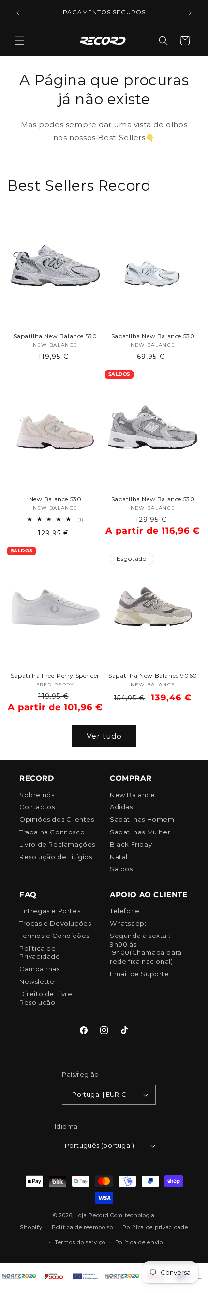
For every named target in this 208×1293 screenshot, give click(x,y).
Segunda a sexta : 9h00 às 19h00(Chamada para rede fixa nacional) (146, 948)
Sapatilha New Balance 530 (55, 336)
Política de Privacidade (39, 952)
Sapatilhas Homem (142, 819)
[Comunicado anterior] (18, 12)
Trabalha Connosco (52, 832)
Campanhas (39, 969)
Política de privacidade (155, 1227)
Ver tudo (104, 736)
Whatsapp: (128, 923)
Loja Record (92, 1215)
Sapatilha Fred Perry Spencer (55, 675)
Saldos (121, 869)
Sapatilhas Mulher (140, 832)
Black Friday (131, 844)
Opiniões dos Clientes (56, 819)
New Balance (132, 795)
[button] (19, 40)
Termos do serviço (80, 1242)
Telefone (125, 911)
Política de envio (139, 1242)
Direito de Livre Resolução (46, 998)
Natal (119, 857)
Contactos (37, 807)
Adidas (121, 807)
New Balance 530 (55, 499)
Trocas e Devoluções (55, 923)
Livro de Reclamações (57, 844)
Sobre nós (36, 795)
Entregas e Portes (49, 911)
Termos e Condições (54, 935)
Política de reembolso (82, 1227)
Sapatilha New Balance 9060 (152, 675)
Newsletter (38, 981)
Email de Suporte (139, 974)
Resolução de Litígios (55, 857)
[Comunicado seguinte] (190, 12)
